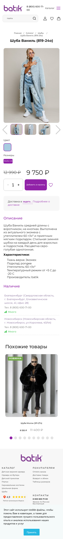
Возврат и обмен (40, 478)
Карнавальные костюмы (13, 485)
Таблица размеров (41, 482)
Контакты (41, 495)
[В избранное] (51, 185)
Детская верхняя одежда (13, 472)
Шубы (4, 492)
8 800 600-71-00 (40, 499)
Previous (4, 129)
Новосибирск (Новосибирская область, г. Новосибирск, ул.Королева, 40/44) (30, 320)
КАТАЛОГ (8, 468)
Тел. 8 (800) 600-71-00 (17, 307)
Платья (5, 482)
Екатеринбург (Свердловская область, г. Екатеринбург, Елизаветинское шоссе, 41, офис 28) (29, 299)
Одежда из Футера (10, 475)
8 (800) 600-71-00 (35, 8)
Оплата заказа (39, 472)
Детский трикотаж (10, 478)
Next (58, 129)
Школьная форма (10, 488)
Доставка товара (40, 475)
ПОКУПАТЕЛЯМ (44, 468)
